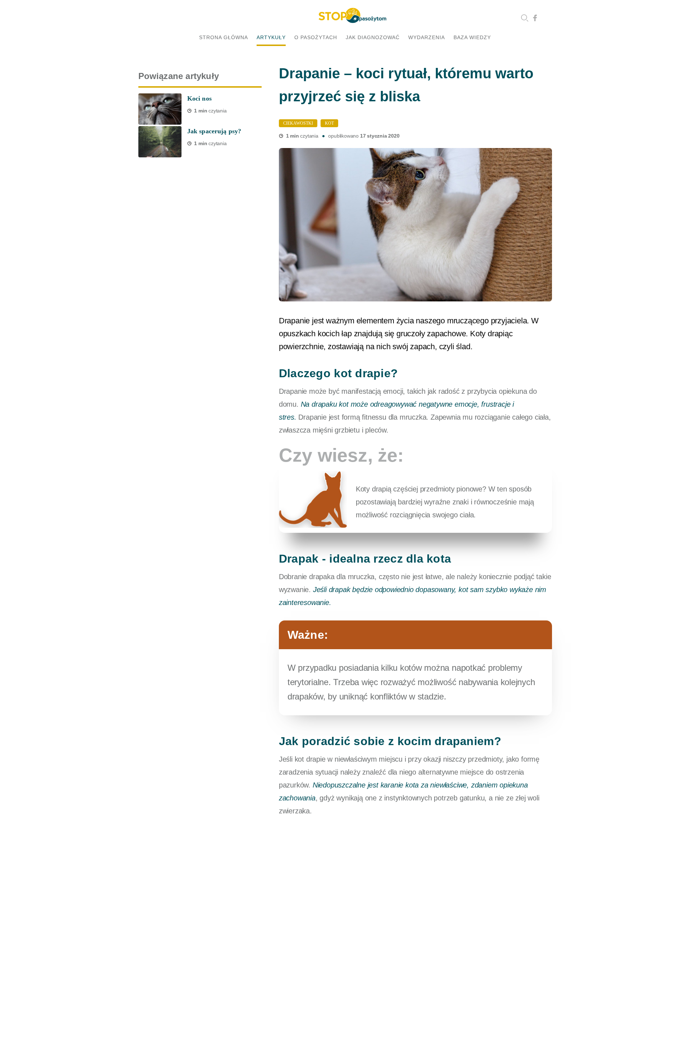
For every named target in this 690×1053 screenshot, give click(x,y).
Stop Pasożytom (352, 15)
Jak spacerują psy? (214, 131)
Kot (329, 123)
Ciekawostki (298, 123)
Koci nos (199, 98)
